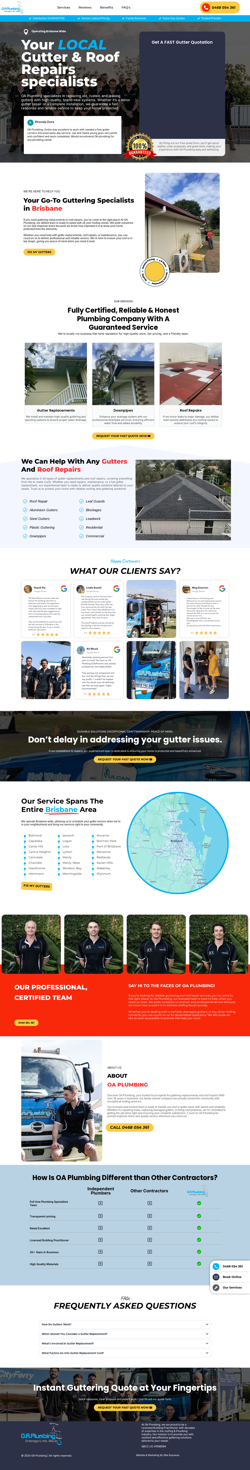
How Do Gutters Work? (57, 1324)
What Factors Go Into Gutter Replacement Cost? (73, 1353)
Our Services (232, 1287)
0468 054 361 (224, 7)
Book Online (232, 1277)
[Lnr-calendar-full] (216, 1277)
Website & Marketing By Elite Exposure (157, 1455)
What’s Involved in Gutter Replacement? (68, 1343)
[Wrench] (216, 1287)
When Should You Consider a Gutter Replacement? (74, 1334)
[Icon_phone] (216, 1266)
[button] (24, 135)
